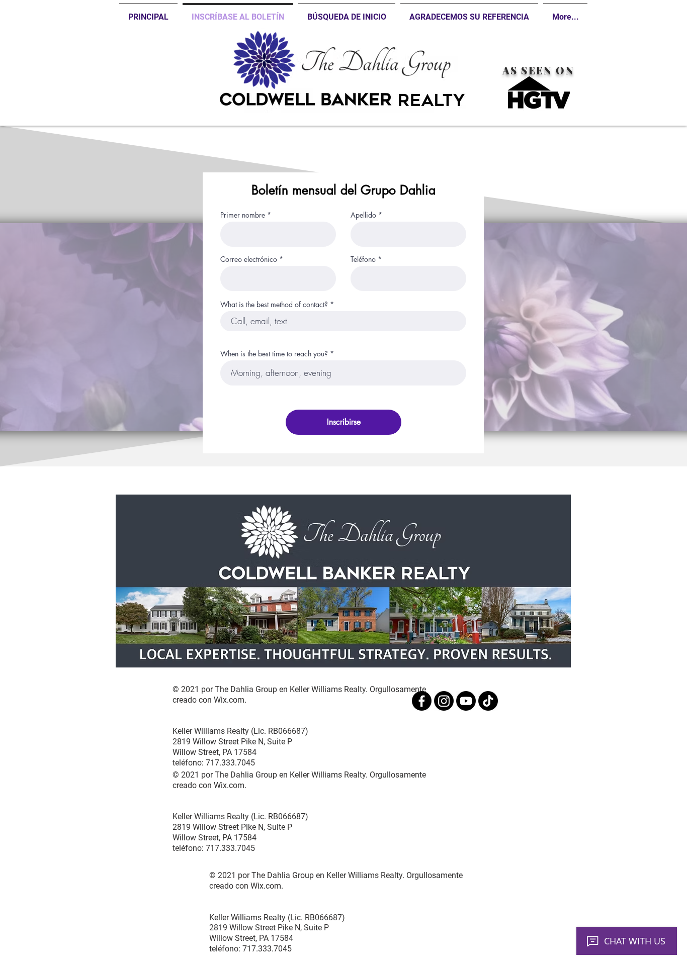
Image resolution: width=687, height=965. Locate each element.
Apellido (363, 215)
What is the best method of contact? (274, 304)
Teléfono (363, 259)
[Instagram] (444, 701)
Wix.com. (230, 700)
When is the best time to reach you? (274, 353)
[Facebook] (422, 701)
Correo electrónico (248, 259)
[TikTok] (488, 701)
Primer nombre (242, 215)
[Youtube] (466, 701)
